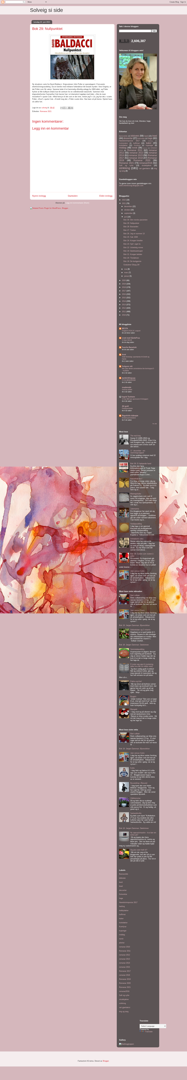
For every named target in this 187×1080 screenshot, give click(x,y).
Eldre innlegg (105, 196)
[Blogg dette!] (64, 108)
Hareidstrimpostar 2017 (129, 141)
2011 (124, 312)
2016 (124, 294)
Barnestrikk (123, 136)
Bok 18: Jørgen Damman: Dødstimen (134, 645)
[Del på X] (66, 108)
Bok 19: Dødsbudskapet (133, 251)
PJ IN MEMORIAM (129, 380)
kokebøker (123, 145)
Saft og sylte (126, 165)
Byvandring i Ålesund (138, 783)
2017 (124, 291)
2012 (124, 308)
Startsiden (73, 196)
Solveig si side (46, 10)
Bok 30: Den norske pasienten (135, 220)
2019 (124, 284)
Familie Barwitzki (129, 347)
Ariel (124, 355)
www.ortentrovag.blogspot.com (131, 185)
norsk (134, 148)
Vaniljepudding (136, 524)
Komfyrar (137, 145)
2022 (124, 200)
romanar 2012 (124, 955)
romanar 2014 (124, 963)
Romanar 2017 (125, 971)
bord (146, 136)
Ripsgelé (133, 709)
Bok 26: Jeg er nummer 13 (134, 234)
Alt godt (125, 406)
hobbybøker (123, 143)
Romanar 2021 (45, 111)
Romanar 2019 (125, 979)
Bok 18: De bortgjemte (132, 261)
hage (150, 138)
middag (122, 148)
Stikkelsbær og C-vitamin (140, 630)
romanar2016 (145, 163)
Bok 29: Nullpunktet (131, 223)
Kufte (132, 768)
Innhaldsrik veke (136, 539)
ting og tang (123, 1011)
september (128, 213)
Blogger (106, 1061)
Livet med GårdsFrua (131, 338)
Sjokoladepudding (137, 649)
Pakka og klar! (136, 681)
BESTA (125, 328)
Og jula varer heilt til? (138, 850)
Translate (149, 1032)
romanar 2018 (136, 158)
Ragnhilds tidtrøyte (130, 416)
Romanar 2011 (134, 150)
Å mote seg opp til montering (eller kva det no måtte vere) (141, 665)
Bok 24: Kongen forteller (133, 241)
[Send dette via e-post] (61, 108)
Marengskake (135, 494)
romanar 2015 (136, 155)
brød (154, 136)
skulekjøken (146, 165)
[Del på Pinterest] (72, 108)
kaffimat (136, 143)
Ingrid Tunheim (128, 397)
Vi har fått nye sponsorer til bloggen (135, 399)
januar (127, 276)
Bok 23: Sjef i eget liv (132, 244)
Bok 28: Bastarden (130, 227)
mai (126, 269)
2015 (124, 298)
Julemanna (134, 509)
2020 (124, 280)
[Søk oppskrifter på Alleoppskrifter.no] (126, 1044)
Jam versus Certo (137, 571)
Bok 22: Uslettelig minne (133, 247)
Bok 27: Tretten (129, 230)
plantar (145, 148)
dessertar (128, 138)
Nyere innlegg (39, 196)
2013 (124, 305)
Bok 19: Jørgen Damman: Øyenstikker (134, 625)
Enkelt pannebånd (129, 418)
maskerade (126, 387)
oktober (127, 210)
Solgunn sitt (127, 366)
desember (128, 206)
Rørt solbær (135, 595)
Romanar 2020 (141, 160)
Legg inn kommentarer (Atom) (77, 203)
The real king (135, 436)
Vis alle (154, 423)
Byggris (133, 696)
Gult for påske (127, 390)
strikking (124, 168)
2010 (124, 315)
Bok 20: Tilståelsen (131, 258)
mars (126, 272)
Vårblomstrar (135, 798)
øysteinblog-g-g (128, 378)
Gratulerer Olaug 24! (131, 265)
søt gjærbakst (144, 168)
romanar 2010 (124, 947)
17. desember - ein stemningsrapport (137, 452)
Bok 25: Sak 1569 (130, 237)
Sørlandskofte (135, 813)
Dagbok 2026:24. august (131, 331)
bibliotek (135, 136)
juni (125, 217)
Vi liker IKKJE (127, 340)
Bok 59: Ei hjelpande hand (140, 464)
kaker (148, 143)
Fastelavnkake (127, 408)
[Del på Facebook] (69, 108)
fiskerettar (141, 138)
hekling (150, 141)
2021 (124, 203)
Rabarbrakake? (136, 479)
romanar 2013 (136, 153)
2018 (124, 287)
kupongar (149, 145)
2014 (124, 301)
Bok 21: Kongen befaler (132, 254)
